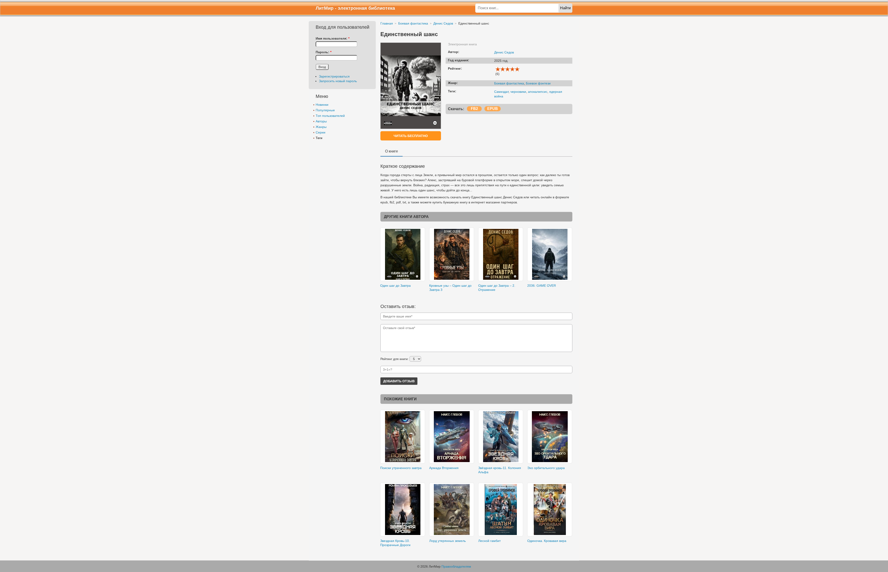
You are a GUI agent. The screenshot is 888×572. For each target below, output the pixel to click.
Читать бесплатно (411, 136)
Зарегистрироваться (334, 76)
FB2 (474, 109)
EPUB (492, 109)
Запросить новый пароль (338, 81)
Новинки (322, 104)
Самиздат (501, 91)
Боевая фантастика (509, 83)
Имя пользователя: (332, 38)
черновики (518, 91)
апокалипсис (537, 91)
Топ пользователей (330, 116)
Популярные (325, 110)
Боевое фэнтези (538, 83)
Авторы (321, 121)
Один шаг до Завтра (395, 285)
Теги (319, 138)
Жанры (321, 127)
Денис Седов (504, 52)
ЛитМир (324, 8)
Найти (565, 8)
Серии (320, 132)
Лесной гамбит (489, 541)
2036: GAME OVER (541, 285)
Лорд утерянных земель (447, 541)
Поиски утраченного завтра (401, 468)
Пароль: (323, 52)
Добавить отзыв (399, 381)
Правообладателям (456, 566)
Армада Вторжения (444, 468)
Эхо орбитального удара (546, 468)
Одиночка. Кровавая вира (546, 541)
